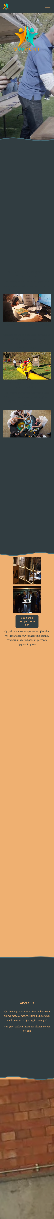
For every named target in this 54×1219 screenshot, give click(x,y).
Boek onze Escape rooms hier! (27, 621)
